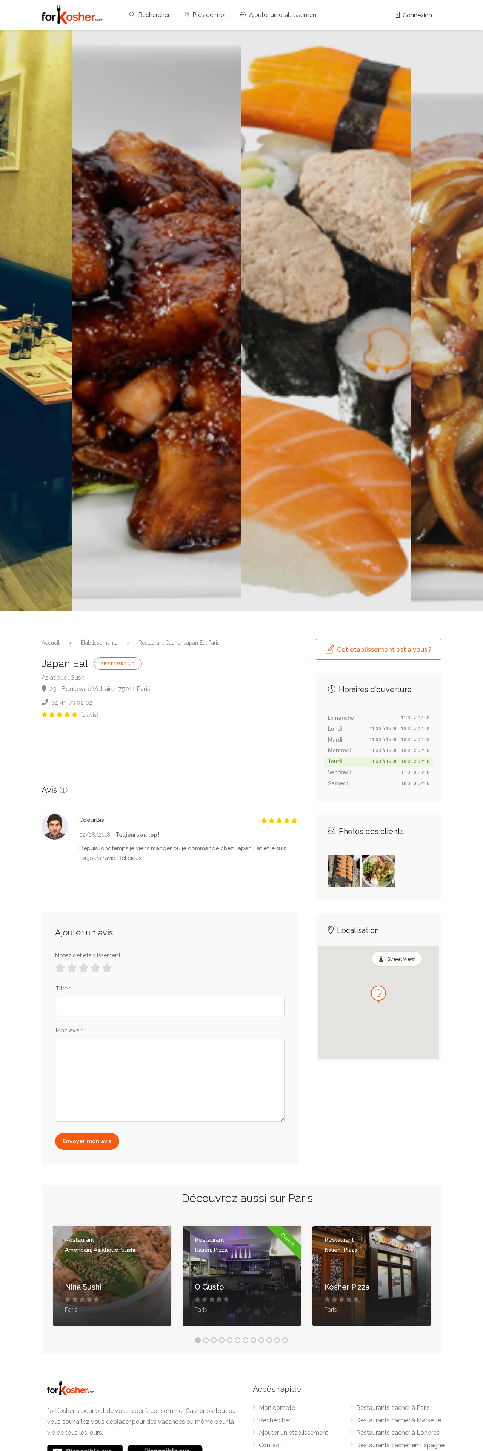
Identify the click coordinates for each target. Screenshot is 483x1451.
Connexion (416, 15)
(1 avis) (89, 714)
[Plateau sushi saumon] (344, 870)
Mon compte (277, 1407)
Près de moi (208, 14)
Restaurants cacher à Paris (393, 1407)
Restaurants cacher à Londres (398, 1432)
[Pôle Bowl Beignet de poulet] (378, 870)
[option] (326, 320)
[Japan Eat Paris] (157, 320)
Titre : (63, 988)
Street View (401, 959)
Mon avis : (69, 1030)
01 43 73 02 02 (71, 702)
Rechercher (153, 14)
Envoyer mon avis (87, 1141)
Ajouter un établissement (283, 14)
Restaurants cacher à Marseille (398, 1420)
